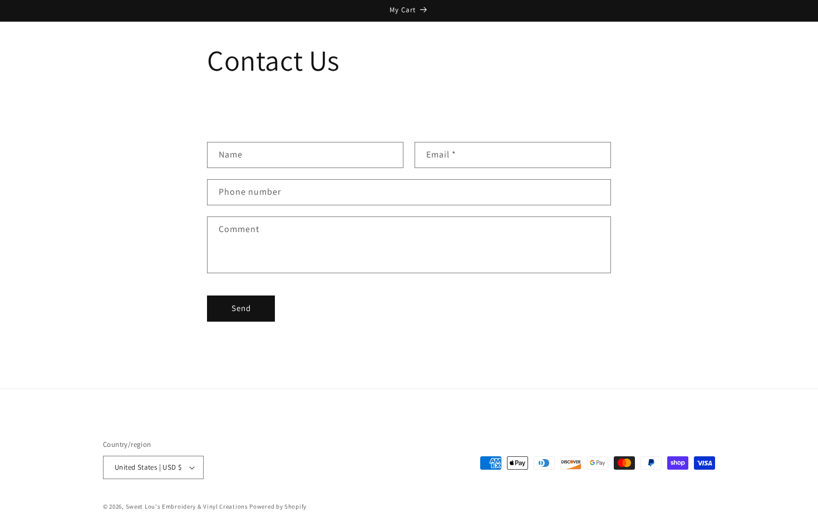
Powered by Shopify (278, 506)
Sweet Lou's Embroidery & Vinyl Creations (187, 506)
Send (241, 308)
